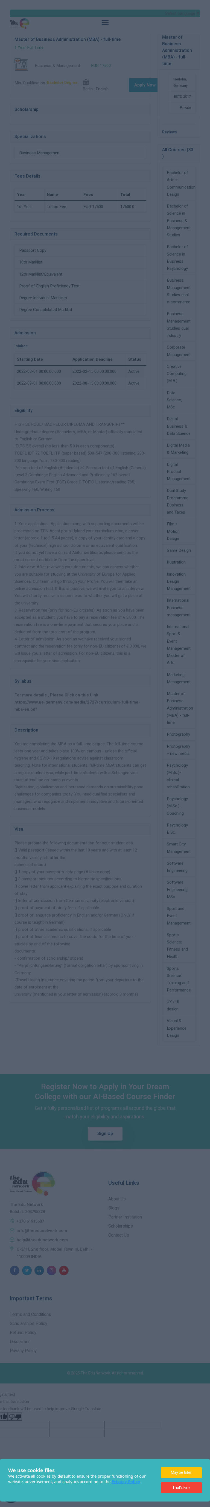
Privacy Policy (126, 1481)
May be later (181, 1472)
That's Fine (181, 1488)
